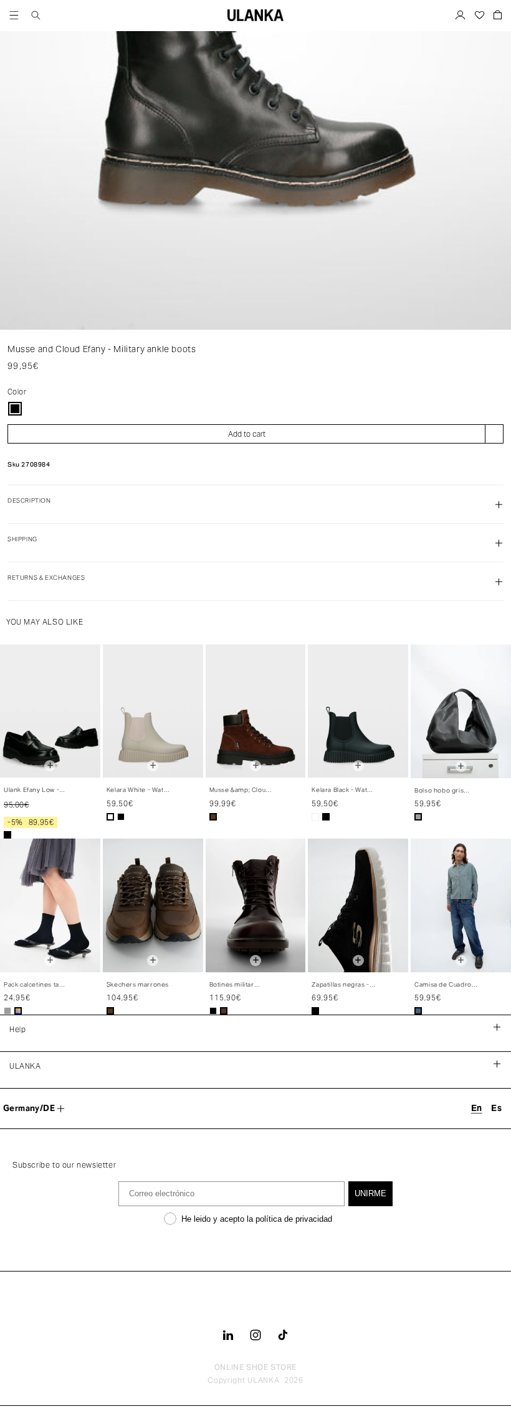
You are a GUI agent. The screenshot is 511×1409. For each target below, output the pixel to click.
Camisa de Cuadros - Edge (444, 985)
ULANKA (263, 1380)
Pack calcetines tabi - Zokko (34, 985)
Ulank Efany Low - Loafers (31, 790)
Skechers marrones (138, 984)
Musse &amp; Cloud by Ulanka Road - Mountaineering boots (239, 790)
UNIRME (370, 1193)
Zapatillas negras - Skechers (340, 985)
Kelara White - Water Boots (139, 790)
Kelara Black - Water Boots (343, 790)
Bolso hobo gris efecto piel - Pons (442, 791)
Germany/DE (29, 1108)
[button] (14, 15)
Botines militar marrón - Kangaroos (241, 985)
